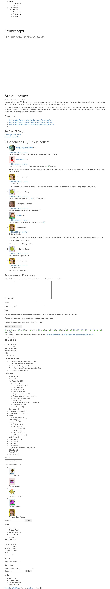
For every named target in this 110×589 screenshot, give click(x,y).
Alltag (24, 100)
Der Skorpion (17, 392)
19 (10, 349)
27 (12, 351)
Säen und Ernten (19, 417)
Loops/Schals (17, 433)
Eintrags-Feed (13, 530)
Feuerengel (14, 30)
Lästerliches (13, 437)
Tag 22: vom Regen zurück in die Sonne (22, 361)
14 (14, 346)
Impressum (17, 3)
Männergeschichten (20, 398)
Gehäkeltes (17, 426)
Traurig (11, 452)
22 (16, 349)
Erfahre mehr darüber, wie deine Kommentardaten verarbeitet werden (69, 335)
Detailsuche (20, 159)
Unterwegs (12, 454)
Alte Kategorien (14, 381)
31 (7, 353)
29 (16, 351)
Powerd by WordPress (12, 588)
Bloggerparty (17, 387)
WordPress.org (14, 534)
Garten (11, 415)
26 (10, 351)
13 (12, 346)
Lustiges (12, 441)
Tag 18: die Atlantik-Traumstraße (20, 370)
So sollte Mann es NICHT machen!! (25, 402)
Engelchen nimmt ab (20, 394)
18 (9, 349)
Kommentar (9, 298)
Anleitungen (17, 14)
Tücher (15, 16)
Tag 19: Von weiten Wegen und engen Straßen (25, 368)
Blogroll (15, 5)
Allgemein (12, 377)
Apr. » (12, 355)
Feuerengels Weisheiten (17, 413)
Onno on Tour (13, 7)
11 (9, 346)
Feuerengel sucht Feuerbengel (23, 396)
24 (7, 351)
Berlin (15, 383)
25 (9, 351)
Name (7, 302)
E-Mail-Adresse (11, 306)
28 (14, 351)
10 (7, 346)
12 (10, 346)
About (11, 1)
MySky (11, 443)
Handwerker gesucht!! (12, 137)
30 (5, 353)
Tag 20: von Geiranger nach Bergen (21, 366)
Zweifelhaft (17, 407)
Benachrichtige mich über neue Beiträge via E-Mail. (25, 322)
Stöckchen (12, 450)
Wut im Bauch (18, 405)
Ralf (10, 486)
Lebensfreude (13, 439)
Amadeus (30, 588)
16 (5, 349)
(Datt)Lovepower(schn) (24, 148)
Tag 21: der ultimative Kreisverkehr (21, 364)
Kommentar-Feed (15, 532)
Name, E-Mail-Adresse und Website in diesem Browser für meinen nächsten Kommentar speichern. (42, 314)
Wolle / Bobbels (18, 435)
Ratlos (15, 400)
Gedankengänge (14, 420)
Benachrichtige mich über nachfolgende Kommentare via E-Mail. (29, 318)
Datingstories (17, 389)
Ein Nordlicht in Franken (17, 411)
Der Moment (13, 409)
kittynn (18, 215)
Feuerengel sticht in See (13, 135)
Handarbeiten (13, 10)
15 (16, 346)
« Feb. (7, 355)
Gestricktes (17, 12)
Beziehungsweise (19, 385)
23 (5, 351)
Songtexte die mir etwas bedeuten (20, 448)
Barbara (11, 496)
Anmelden (12, 528)
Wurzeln (17, 476)
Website (7, 310)
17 (7, 349)
